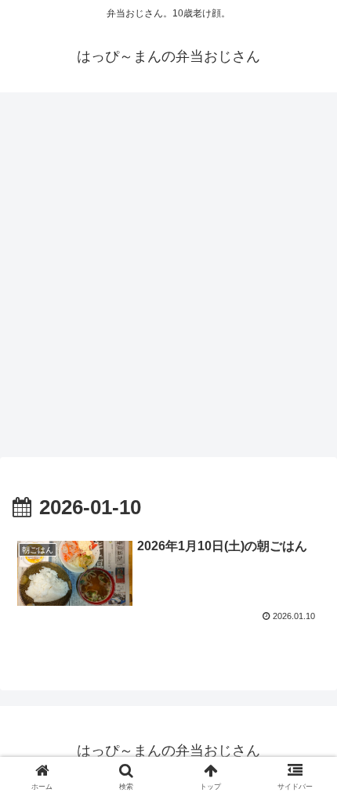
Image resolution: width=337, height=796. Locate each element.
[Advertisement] (168, 279)
